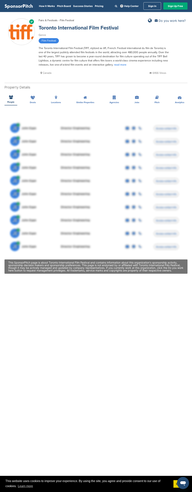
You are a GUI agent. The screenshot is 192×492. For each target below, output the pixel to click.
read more (120, 64)
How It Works (47, 6)
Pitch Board (64, 6)
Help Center (131, 6)
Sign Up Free (175, 6)
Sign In (152, 6)
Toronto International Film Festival (78, 28)
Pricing (99, 6)
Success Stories (83, 6)
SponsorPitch (18, 6)
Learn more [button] (25, 486)
